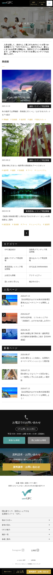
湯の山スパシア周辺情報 (38, 259)
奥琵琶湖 (6, 224)
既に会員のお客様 (39, 440)
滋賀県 (47, 224)
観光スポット (41, 120)
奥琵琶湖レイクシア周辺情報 (14, 268)
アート (30, 170)
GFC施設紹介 (10, 249)
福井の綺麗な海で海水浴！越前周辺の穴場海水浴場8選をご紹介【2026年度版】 (36, 336)
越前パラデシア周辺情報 (14, 259)
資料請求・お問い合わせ (39, 572)
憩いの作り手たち (12, 282)
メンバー (42, 3)
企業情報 (33, 560)
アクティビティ (35, 275)
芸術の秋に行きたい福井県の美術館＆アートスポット (23, 165)
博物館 (5, 120)
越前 (31, 120)
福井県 (23, 120)
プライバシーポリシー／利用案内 (23, 564)
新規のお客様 (14, 440)
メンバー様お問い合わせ (20, 571)
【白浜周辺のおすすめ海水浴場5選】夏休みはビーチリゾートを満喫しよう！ (35, 302)
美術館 (14, 120)
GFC (33, 3)
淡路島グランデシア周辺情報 (38, 250)
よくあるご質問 (21, 560)
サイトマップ (36, 564)
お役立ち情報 (10, 275)
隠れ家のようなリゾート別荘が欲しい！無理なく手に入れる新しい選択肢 (35, 377)
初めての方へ (8, 571)
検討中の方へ (34, 282)
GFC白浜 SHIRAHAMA (38, 267)
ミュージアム (41, 170)
